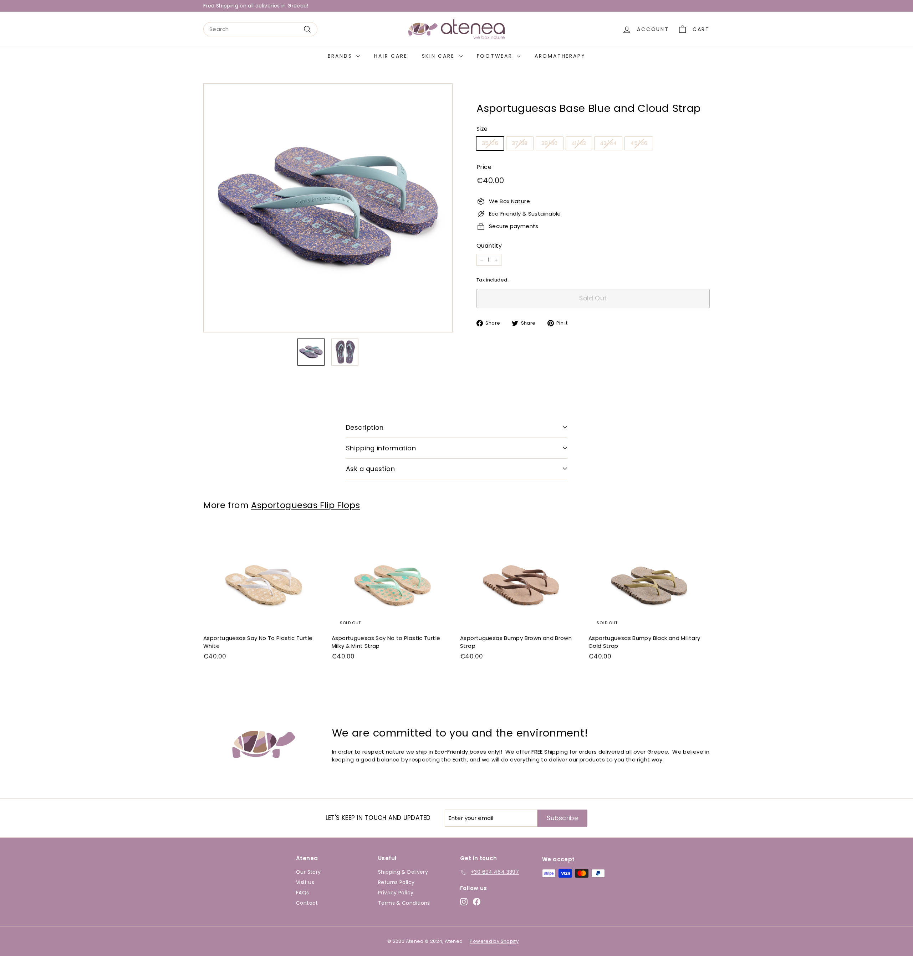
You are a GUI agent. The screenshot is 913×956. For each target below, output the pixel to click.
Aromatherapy (560, 56)
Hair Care (390, 56)
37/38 (520, 143)
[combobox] (260, 29)
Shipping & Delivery (403, 871)
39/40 (549, 143)
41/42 (578, 143)
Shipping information (381, 448)
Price (483, 167)
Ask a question (370, 468)
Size (482, 129)
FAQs (302, 892)
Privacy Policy (395, 892)
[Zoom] (328, 208)
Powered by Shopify (494, 941)
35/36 (490, 143)
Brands (341, 56)
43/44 (608, 143)
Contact (307, 902)
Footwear (496, 56)
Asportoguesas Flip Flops (305, 505)
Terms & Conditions (404, 902)
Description (365, 427)
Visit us (305, 882)
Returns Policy (396, 882)
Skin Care (439, 56)
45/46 (638, 143)
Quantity (489, 246)
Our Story (308, 871)
